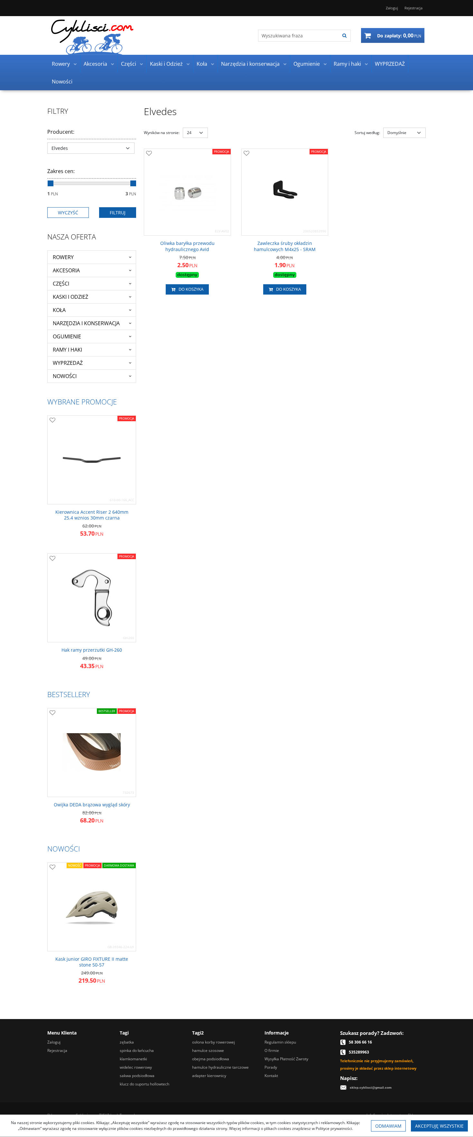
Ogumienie (306, 63)
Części (128, 63)
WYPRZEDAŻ (390, 63)
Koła (202, 63)
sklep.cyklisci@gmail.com (371, 1087)
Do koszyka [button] (191, 289)
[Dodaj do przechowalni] (149, 154)
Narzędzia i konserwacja (250, 63)
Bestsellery (68, 694)
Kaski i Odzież (166, 63)
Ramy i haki (347, 63)
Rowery (61, 63)
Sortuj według (367, 132)
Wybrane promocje (82, 401)
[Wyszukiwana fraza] (344, 35)
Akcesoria (95, 63)
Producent (60, 131)
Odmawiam (388, 1126)
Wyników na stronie (162, 132)
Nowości (62, 81)
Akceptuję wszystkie (439, 1126)
